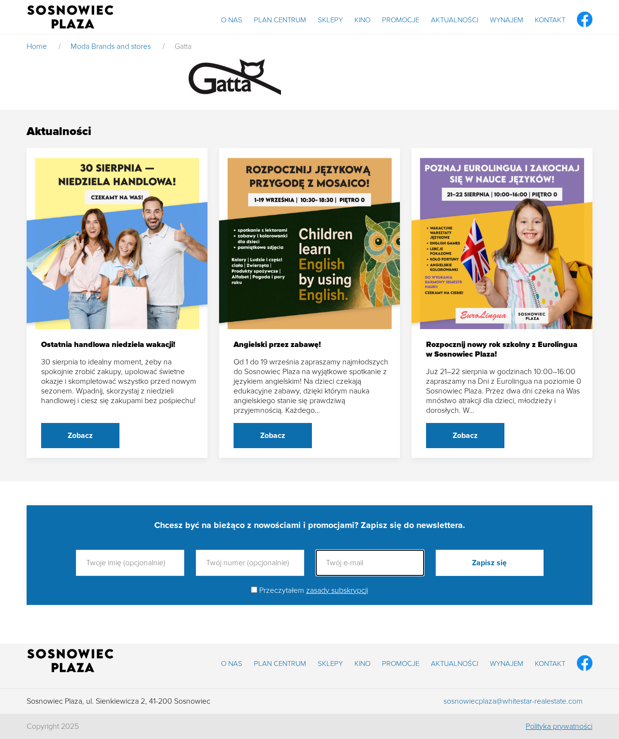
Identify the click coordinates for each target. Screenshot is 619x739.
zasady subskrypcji (337, 590)
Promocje (400, 19)
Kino (362, 19)
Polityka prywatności (559, 726)
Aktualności (454, 19)
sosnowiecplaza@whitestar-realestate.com (513, 701)
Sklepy (330, 19)
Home (37, 46)
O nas (231, 19)
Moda (80, 46)
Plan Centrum (280, 19)
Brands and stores (121, 46)
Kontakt (550, 19)
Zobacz (80, 435)
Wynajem (506, 19)
